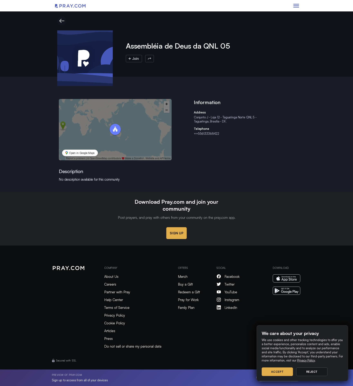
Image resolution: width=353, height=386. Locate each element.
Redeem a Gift (189, 292)
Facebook (232, 276)
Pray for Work (188, 300)
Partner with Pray (117, 292)
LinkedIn (231, 307)
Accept (277, 371)
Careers (110, 284)
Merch (183, 276)
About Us (111, 276)
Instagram (232, 300)
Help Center (113, 300)
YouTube (231, 292)
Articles (109, 331)
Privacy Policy (114, 315)
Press (108, 338)
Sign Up (176, 233)
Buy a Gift (185, 284)
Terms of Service (117, 307)
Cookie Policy (114, 323)
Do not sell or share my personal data (132, 346)
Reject (312, 371)
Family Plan (186, 307)
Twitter (230, 284)
